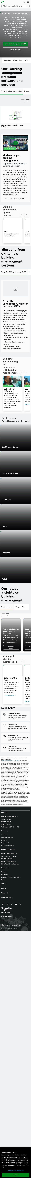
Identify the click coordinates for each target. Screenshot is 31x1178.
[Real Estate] (15, 543)
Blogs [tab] (17, 607)
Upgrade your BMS (21, 60)
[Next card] (28, 101)
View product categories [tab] (11, 91)
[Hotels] (15, 517)
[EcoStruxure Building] (15, 438)
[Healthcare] (15, 490)
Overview (7, 60)
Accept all (15, 1175)
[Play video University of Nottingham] (12, 380)
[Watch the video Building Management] (15, 49)
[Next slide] (26, 215)
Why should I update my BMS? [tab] (13, 272)
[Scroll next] (29, 60)
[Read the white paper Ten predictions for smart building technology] (11, 634)
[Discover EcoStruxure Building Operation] (15, 199)
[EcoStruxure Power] (15, 464)
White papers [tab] (6, 607)
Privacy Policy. (14, 824)
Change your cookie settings (16, 1170)
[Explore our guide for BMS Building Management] (15, 44)
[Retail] (15, 570)
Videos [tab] (25, 607)
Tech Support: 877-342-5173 (10, 861)
